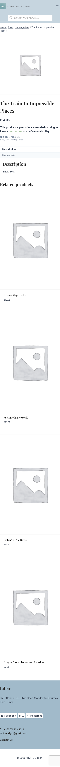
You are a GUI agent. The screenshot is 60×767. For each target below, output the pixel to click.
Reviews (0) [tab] (8, 155)
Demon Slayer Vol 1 (15, 295)
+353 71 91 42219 (14, 729)
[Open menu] (57, 6)
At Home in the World (16, 417)
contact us (15, 131)
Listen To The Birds (15, 540)
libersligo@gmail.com (15, 733)
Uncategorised (16, 140)
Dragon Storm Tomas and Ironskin (24, 662)
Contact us (6, 739)
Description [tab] (9, 149)
